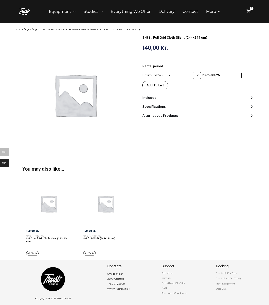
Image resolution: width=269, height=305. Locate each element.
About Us (167, 272)
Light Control (41, 29)
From (147, 75)
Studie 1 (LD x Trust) (227, 273)
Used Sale (221, 288)
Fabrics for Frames (61, 29)
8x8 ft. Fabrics (81, 29)
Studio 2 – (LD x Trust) (228, 278)
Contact (166, 277)
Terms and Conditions (174, 293)
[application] (73, 11)
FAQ (164, 287)
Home (19, 29)
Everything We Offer (173, 283)
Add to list (155, 85)
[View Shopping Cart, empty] (249, 11)
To (197, 75)
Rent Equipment (225, 283)
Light (28, 29)
